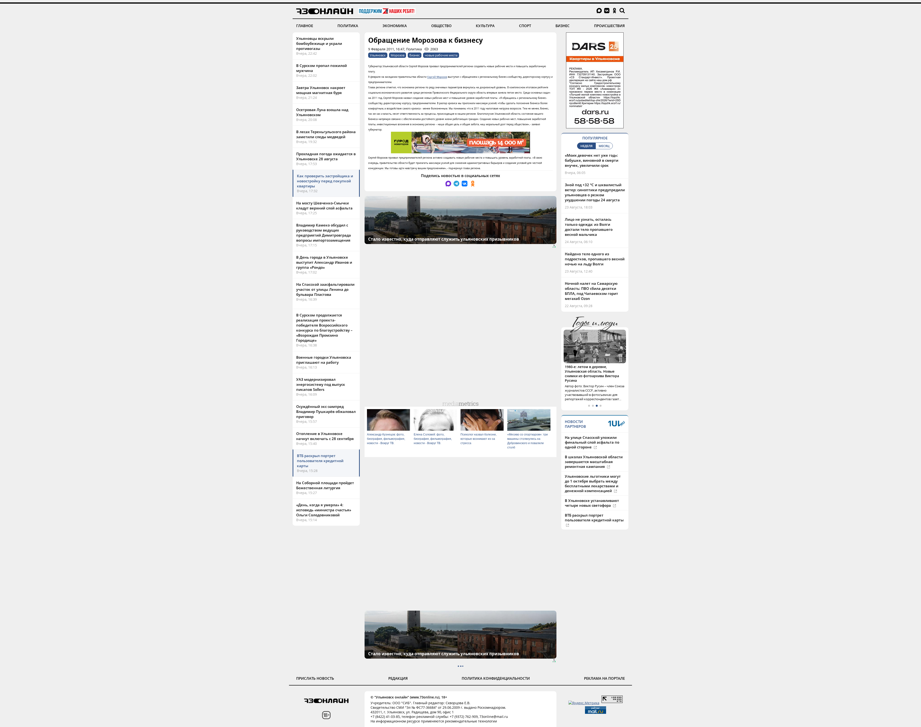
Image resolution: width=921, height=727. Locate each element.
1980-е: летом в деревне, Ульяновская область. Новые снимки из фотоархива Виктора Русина (592, 373)
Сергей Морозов (437, 76)
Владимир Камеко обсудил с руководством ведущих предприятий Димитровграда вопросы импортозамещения (323, 233)
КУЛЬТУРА (485, 25)
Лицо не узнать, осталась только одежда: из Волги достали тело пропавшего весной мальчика (589, 227)
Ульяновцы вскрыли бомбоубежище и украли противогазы (319, 43)
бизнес (414, 55)
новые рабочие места (441, 55)
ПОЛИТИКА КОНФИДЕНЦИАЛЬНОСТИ (496, 678)
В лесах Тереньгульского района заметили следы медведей (326, 134)
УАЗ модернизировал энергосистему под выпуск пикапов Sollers (320, 384)
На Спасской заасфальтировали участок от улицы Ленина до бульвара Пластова (325, 289)
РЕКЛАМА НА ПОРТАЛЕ (604, 678)
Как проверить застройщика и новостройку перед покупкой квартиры (325, 180)
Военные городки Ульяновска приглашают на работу (323, 360)
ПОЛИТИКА (347, 25)
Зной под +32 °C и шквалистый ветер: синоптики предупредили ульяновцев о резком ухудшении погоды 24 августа (595, 192)
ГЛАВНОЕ (304, 25)
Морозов (397, 55)
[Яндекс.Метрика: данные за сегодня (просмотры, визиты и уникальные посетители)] (583, 703)
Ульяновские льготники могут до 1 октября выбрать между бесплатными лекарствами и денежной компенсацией (593, 483)
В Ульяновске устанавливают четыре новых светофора (592, 503)
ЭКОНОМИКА (395, 25)
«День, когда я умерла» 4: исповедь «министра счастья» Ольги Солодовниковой (323, 509)
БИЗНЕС (562, 25)
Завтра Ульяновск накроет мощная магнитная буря (320, 90)
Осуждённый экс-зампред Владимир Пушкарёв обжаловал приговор (326, 411)
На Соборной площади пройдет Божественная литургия (325, 485)
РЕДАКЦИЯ (398, 678)
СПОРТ (525, 25)
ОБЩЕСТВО (441, 25)
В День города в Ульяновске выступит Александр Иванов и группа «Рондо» (324, 262)
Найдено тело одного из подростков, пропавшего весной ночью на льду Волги (595, 258)
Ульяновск (378, 55)
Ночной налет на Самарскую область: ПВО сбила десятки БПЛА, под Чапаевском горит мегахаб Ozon (591, 291)
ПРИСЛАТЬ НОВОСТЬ (315, 678)
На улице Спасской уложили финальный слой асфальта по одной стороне (592, 442)
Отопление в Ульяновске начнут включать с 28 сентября (325, 436)
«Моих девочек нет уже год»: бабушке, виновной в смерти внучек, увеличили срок (591, 160)
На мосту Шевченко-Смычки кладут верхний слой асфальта (324, 205)
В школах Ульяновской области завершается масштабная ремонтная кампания (594, 461)
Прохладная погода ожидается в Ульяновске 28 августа (326, 156)
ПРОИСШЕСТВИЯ (609, 25)
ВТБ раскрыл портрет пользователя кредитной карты (320, 460)
